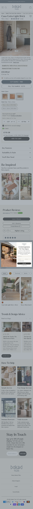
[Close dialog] (30, 243)
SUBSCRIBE (24, 263)
